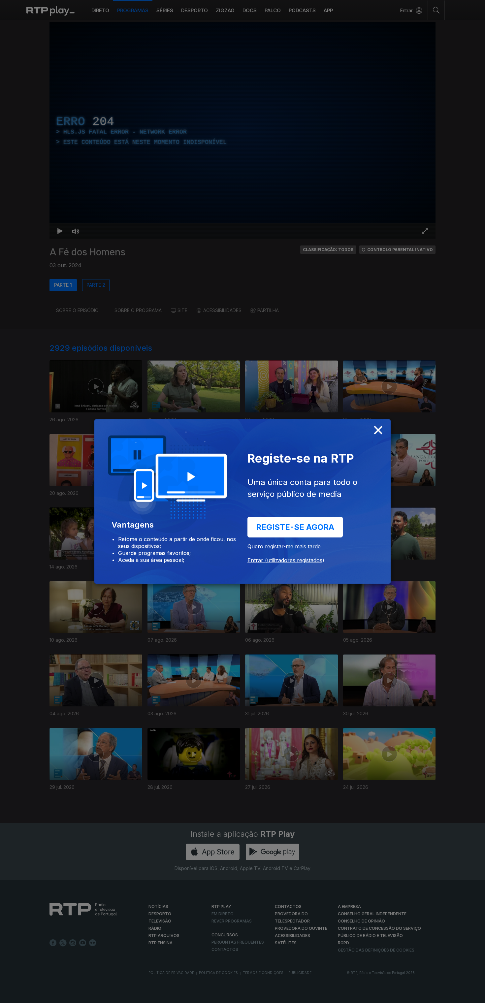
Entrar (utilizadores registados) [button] (285, 560)
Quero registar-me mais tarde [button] (284, 546)
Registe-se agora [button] (295, 527)
